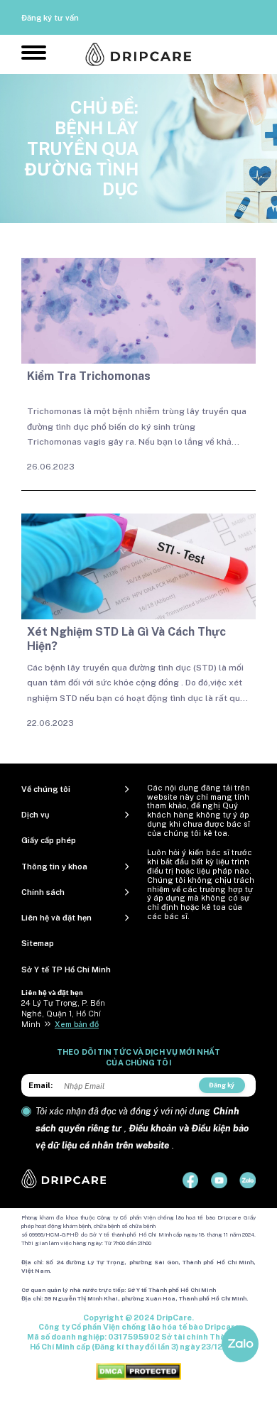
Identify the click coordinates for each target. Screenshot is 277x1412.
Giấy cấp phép (48, 840)
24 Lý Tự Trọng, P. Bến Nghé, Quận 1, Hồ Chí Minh (63, 1013)
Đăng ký (221, 1085)
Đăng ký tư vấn (50, 17)
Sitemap (37, 943)
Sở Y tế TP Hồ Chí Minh (66, 969)
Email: (40, 1085)
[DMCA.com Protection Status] (138, 1370)
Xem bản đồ (77, 1024)
